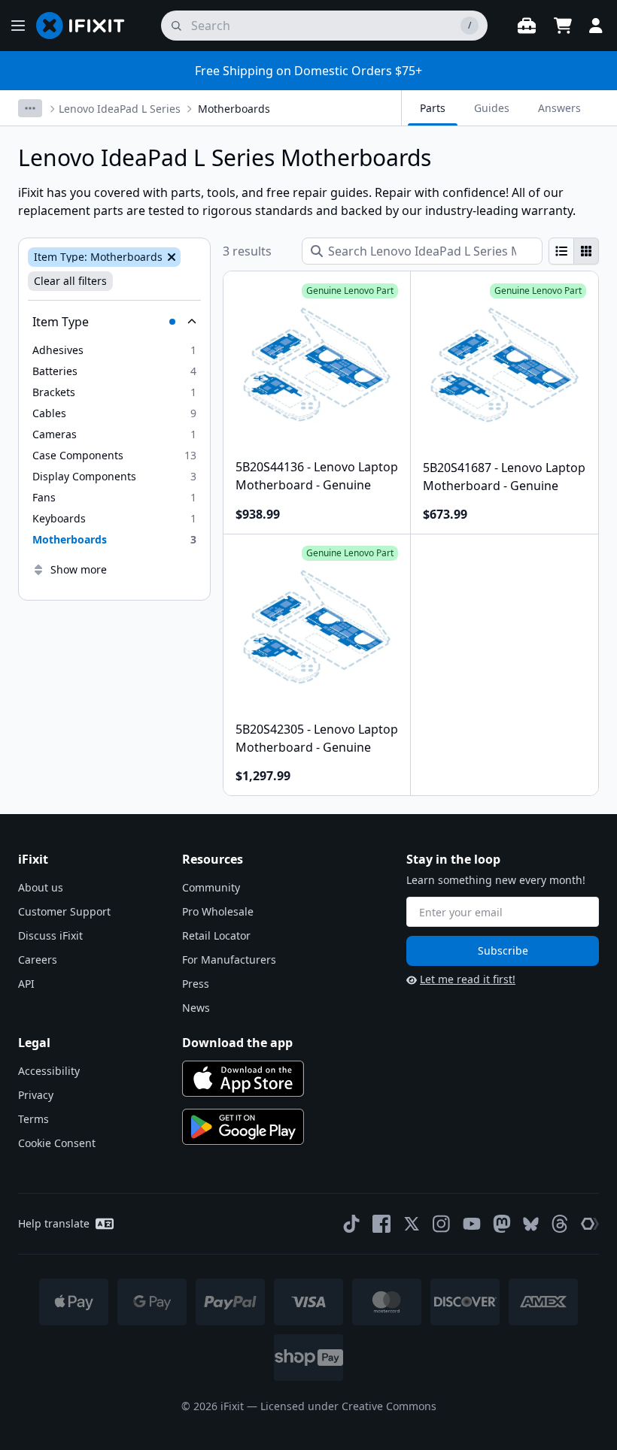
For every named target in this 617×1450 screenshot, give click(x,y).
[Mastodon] (502, 1224)
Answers (559, 108)
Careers (37, 959)
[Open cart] (563, 26)
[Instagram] (442, 1224)
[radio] (561, 251)
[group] (574, 251)
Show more (78, 569)
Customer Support (64, 911)
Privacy (35, 1095)
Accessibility (49, 1071)
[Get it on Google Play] (243, 1127)
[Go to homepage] (86, 25)
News (196, 1007)
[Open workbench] (527, 26)
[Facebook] (381, 1224)
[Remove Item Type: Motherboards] (170, 257)
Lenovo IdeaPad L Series (120, 108)
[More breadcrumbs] (30, 108)
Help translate (54, 1223)
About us (40, 887)
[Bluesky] (531, 1224)
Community (211, 887)
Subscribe (503, 950)
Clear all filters (70, 281)
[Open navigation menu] (18, 26)
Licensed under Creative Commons (348, 1406)
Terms (33, 1119)
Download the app (237, 1042)
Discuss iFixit (50, 935)
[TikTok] (351, 1224)
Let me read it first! (467, 979)
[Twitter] (412, 1224)
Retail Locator (216, 935)
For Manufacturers (229, 959)
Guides (491, 108)
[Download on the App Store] (243, 1079)
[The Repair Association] (590, 1224)
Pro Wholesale (218, 911)
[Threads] (560, 1224)
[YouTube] (472, 1224)
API (26, 983)
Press (195, 983)
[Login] (596, 26)
